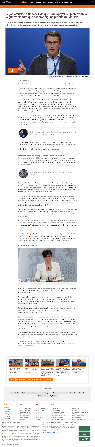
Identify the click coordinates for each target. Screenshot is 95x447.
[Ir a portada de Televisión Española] (27, 404)
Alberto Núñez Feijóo (39, 89)
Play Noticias (53, 396)
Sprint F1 (81, 393)
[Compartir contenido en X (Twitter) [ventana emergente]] (65, 83)
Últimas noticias (42, 396)
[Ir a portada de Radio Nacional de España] (43, 404)
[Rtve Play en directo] (7, 2)
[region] (47, 433)
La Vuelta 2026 (15, 393)
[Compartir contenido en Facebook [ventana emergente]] (62, 83)
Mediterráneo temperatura (60, 393)
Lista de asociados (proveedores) (50, 432)
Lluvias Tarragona (33, 393)
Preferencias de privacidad (84, 439)
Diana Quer (73, 393)
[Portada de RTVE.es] (24, 2)
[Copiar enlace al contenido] (76, 83)
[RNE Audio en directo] (9, 2)
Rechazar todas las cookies (84, 434)
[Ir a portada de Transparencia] (71, 404)
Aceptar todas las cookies (84, 428)
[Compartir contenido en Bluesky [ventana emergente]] (69, 83)
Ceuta (23, 393)
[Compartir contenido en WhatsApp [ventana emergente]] (73, 83)
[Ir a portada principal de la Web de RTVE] (11, 404)
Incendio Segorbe (45, 393)
